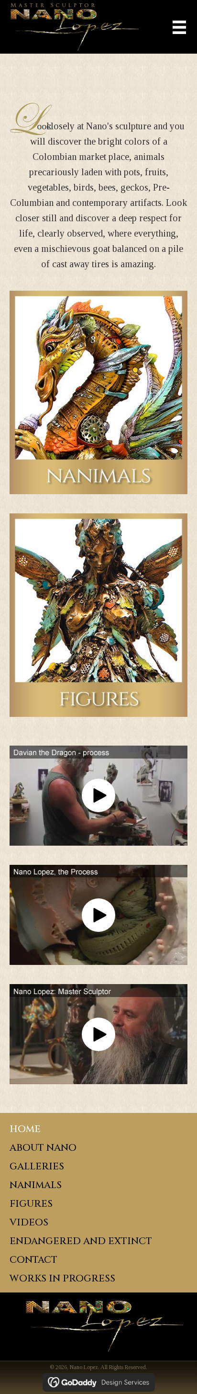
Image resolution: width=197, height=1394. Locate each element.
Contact (33, 1259)
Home (25, 1128)
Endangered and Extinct (81, 1241)
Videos (29, 1222)
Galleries (37, 1166)
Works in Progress (62, 1278)
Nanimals (36, 1185)
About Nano (43, 1147)
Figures (31, 1203)
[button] (98, 795)
